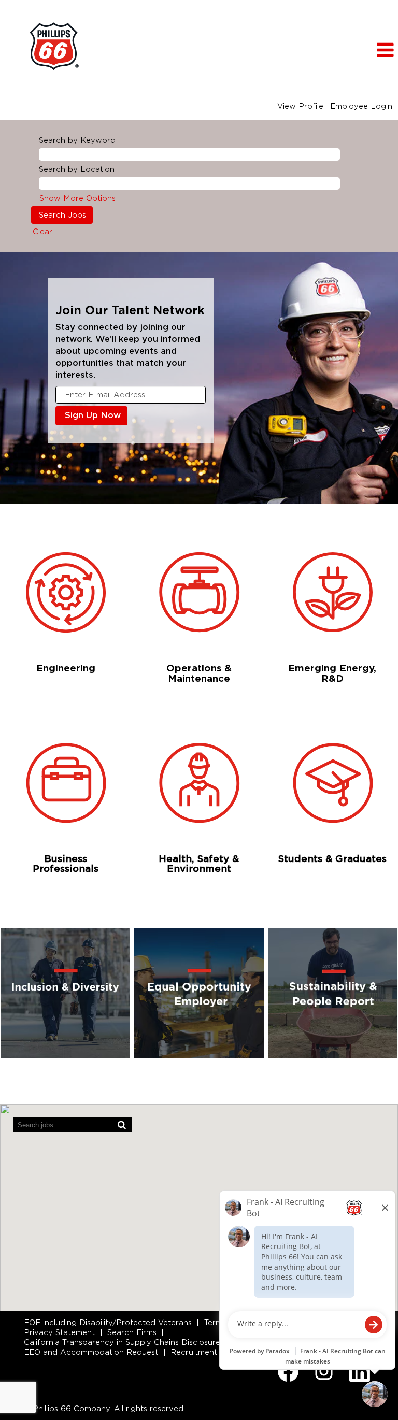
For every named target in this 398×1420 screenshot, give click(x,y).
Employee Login (361, 106)
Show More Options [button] (77, 198)
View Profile (300, 106)
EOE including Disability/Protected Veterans (108, 1322)
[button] (331, 50)
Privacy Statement (59, 1332)
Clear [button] (42, 231)
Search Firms (132, 1332)
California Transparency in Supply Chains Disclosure (122, 1342)
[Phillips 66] (54, 46)
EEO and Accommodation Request (91, 1352)
